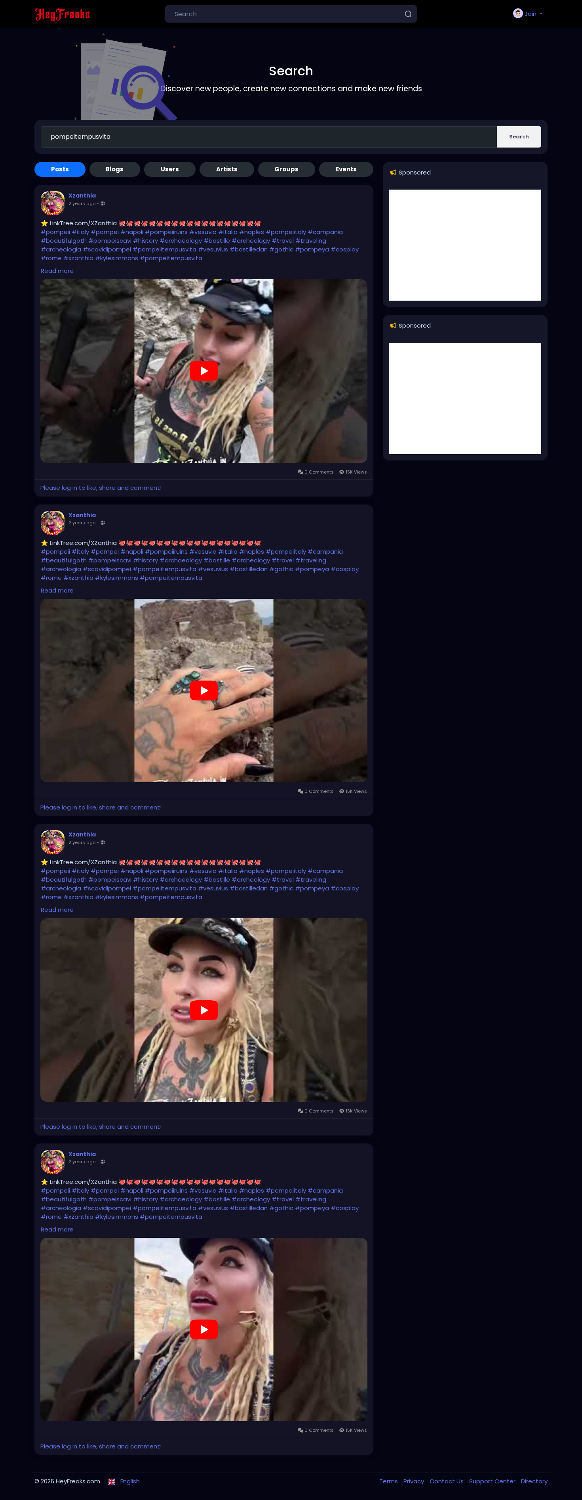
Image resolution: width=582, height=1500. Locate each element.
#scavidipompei (107, 249)
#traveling (310, 240)
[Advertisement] (465, 245)
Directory (534, 1481)
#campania (325, 232)
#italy (80, 232)
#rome (51, 258)
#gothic (281, 249)
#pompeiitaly (286, 232)
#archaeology (181, 240)
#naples (251, 232)
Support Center (493, 1481)
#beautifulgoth (64, 240)
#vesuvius (213, 249)
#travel (283, 240)
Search (519, 136)
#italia (228, 232)
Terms (389, 1481)
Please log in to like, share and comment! (101, 487)
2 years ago (81, 203)
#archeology (251, 240)
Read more (57, 271)
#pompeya (312, 249)
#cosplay (345, 249)
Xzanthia (82, 195)
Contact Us (447, 1481)
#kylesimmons (116, 258)
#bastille (217, 240)
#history (145, 240)
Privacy (414, 1481)
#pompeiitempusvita (164, 249)
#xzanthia (78, 258)
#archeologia (61, 249)
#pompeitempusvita (171, 258)
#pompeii (55, 232)
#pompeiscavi (109, 240)
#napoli (131, 232)
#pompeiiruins (166, 232)
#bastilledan (249, 249)
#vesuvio (203, 232)
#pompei (105, 232)
